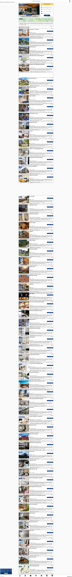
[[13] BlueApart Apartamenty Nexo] (24, 143)
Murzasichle (20, 293)
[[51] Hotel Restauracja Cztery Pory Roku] (24, 490)
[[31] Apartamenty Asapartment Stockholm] (24, 314)
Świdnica (20, 276)
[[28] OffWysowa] (24, 288)
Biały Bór (20, 105)
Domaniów (20, 223)
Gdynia (20, 364)
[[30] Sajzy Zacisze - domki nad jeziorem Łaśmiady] (24, 305)
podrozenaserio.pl (36, 1)
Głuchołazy (20, 513)
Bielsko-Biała (20, 320)
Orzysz (19, 399)
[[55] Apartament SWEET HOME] (24, 525)
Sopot (19, 425)
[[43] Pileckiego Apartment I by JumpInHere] (24, 420)
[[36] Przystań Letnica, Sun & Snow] (24, 358)
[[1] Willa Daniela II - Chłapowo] (24, 33)
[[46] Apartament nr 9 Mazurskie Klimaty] (24, 446)
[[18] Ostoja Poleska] (24, 200)
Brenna (20, 258)
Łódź (19, 390)
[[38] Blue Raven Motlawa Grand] (24, 376)
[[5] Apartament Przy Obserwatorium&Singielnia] (24, 68)
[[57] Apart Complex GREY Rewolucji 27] (24, 543)
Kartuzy (20, 205)
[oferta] (21, 71)
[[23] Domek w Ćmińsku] (24, 244)
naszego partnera (40, 36)
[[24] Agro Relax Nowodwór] (24, 252)
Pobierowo (20, 96)
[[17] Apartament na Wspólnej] (24, 178)
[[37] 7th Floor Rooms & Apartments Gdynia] (24, 367)
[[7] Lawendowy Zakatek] (24, 90)
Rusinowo (20, 47)
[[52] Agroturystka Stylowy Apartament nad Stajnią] (24, 499)
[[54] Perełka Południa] (24, 516)
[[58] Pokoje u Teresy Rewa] (24, 552)
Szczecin (20, 56)
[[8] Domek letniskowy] (24, 99)
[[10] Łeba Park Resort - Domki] (24, 117)
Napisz (71, 576)
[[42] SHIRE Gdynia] (24, 411)
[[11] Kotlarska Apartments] (24, 126)
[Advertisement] (36, 189)
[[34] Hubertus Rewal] (24, 340)
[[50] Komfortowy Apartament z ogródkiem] (24, 481)
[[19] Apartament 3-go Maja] (24, 208)
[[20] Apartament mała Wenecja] (24, 217)
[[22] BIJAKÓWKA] (24, 235)
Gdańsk (20, 149)
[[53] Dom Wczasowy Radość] (24, 508)
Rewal (19, 337)
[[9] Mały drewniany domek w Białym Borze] (24, 108)
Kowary (20, 214)
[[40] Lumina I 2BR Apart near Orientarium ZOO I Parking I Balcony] (24, 393)
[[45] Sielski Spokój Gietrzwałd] (24, 437)
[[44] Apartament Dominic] (24, 428)
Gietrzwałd (20, 434)
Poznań (20, 478)
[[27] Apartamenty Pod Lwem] (24, 279)
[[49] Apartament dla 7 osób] (24, 472)
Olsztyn (20, 65)
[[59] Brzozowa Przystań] (24, 560)
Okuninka (20, 557)
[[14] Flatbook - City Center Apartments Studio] (24, 152)
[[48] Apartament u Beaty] (24, 464)
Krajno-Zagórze (21, 496)
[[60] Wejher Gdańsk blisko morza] (24, 569)
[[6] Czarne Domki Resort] (24, 82)
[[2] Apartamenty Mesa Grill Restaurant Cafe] (24, 41)
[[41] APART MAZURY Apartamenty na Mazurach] (24, 402)
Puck (19, 140)
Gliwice (20, 531)
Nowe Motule (20, 267)
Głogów (20, 469)
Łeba (19, 114)
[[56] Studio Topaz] (24, 534)
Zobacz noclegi (50, 31)
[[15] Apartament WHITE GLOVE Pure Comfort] (24, 161)
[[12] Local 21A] (24, 134)
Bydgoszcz (20, 522)
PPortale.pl (3, 576)
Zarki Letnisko (20, 452)
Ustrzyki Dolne (20, 232)
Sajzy (19, 302)
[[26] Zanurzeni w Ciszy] (24, 270)
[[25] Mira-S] (24, 261)
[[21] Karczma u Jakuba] (24, 226)
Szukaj (47, 15)
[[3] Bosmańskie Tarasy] (24, 50)
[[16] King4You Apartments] (24, 170)
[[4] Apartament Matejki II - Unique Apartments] (24, 59)
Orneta (20, 487)
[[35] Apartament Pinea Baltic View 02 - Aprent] (24, 349)
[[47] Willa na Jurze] (24, 455)
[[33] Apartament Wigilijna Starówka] (24, 332)
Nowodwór (20, 249)
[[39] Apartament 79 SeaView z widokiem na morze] (24, 384)
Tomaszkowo (20, 443)
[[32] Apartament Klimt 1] (24, 323)
